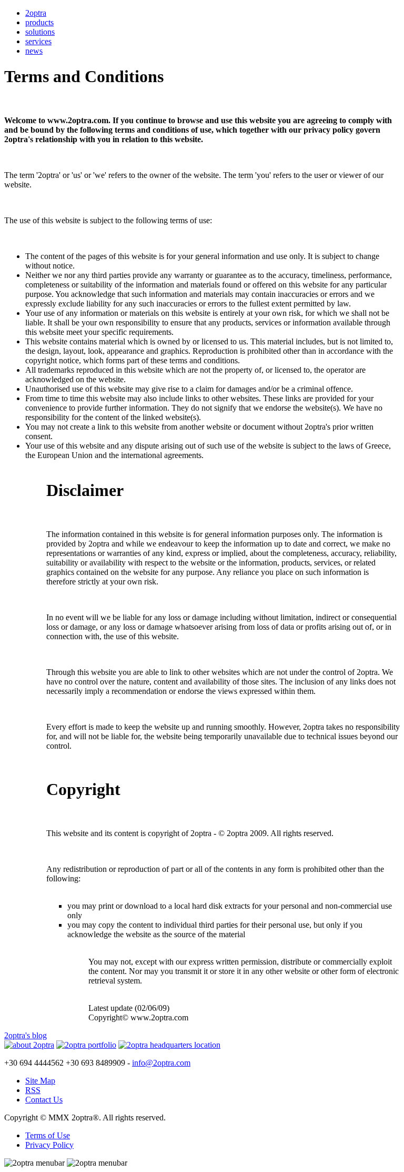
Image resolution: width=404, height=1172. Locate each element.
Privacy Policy (49, 1144)
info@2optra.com (161, 1062)
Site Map (40, 1080)
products (39, 22)
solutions (40, 31)
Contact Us (44, 1099)
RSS (33, 1090)
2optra (35, 12)
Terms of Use (47, 1135)
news (34, 50)
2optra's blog (25, 1035)
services (38, 41)
